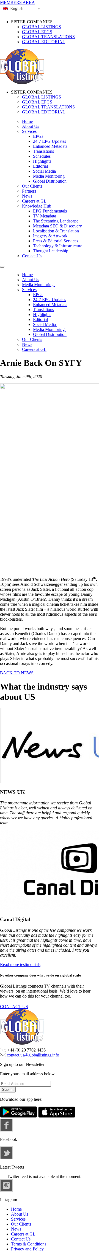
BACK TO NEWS (17, 672)
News (27, 196)
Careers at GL (34, 201)
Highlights (42, 161)
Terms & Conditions (28, 1244)
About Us (30, 126)
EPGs (38, 136)
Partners (29, 191)
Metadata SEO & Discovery (57, 226)
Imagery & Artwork (50, 236)
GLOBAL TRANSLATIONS (48, 36)
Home (27, 121)
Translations (43, 151)
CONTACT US (14, 1006)
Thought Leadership (50, 250)
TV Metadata (44, 216)
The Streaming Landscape (55, 221)
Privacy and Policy (27, 1249)
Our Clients (32, 186)
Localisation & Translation (56, 231)
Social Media (45, 171)
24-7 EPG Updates (49, 141)
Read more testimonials (20, 964)
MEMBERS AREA (17, 2)
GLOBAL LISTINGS (41, 26)
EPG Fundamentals (50, 211)
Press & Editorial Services (55, 241)
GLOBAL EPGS (37, 31)
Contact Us (32, 255)
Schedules (42, 156)
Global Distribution (50, 181)
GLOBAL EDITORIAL (43, 41)
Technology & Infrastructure (57, 246)
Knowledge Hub (36, 206)
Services (29, 131)
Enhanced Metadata (50, 146)
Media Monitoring (49, 176)
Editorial (40, 166)
